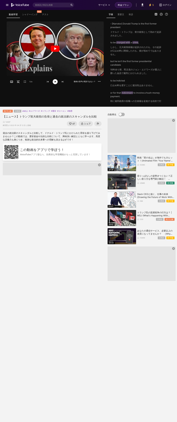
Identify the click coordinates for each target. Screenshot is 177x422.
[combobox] (51, 5)
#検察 (69, 111)
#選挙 (53, 111)
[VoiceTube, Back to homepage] (20, 5)
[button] (156, 14)
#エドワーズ (34, 111)
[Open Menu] (7, 5)
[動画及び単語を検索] (71, 5)
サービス (102, 4)
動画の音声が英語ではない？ (84, 81)
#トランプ (45, 111)
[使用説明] (166, 14)
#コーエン (61, 111)
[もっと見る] (99, 81)
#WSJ (25, 111)
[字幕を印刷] (161, 14)
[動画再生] (55, 48)
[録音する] (165, 29)
